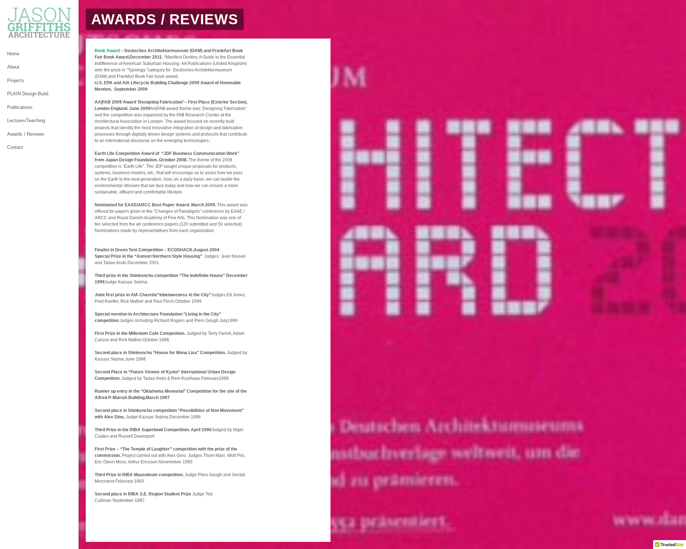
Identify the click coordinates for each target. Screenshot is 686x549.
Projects (15, 80)
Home (13, 53)
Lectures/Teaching (26, 120)
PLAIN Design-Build (27, 93)
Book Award (107, 50)
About (13, 67)
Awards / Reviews (25, 134)
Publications (20, 107)
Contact (15, 147)
